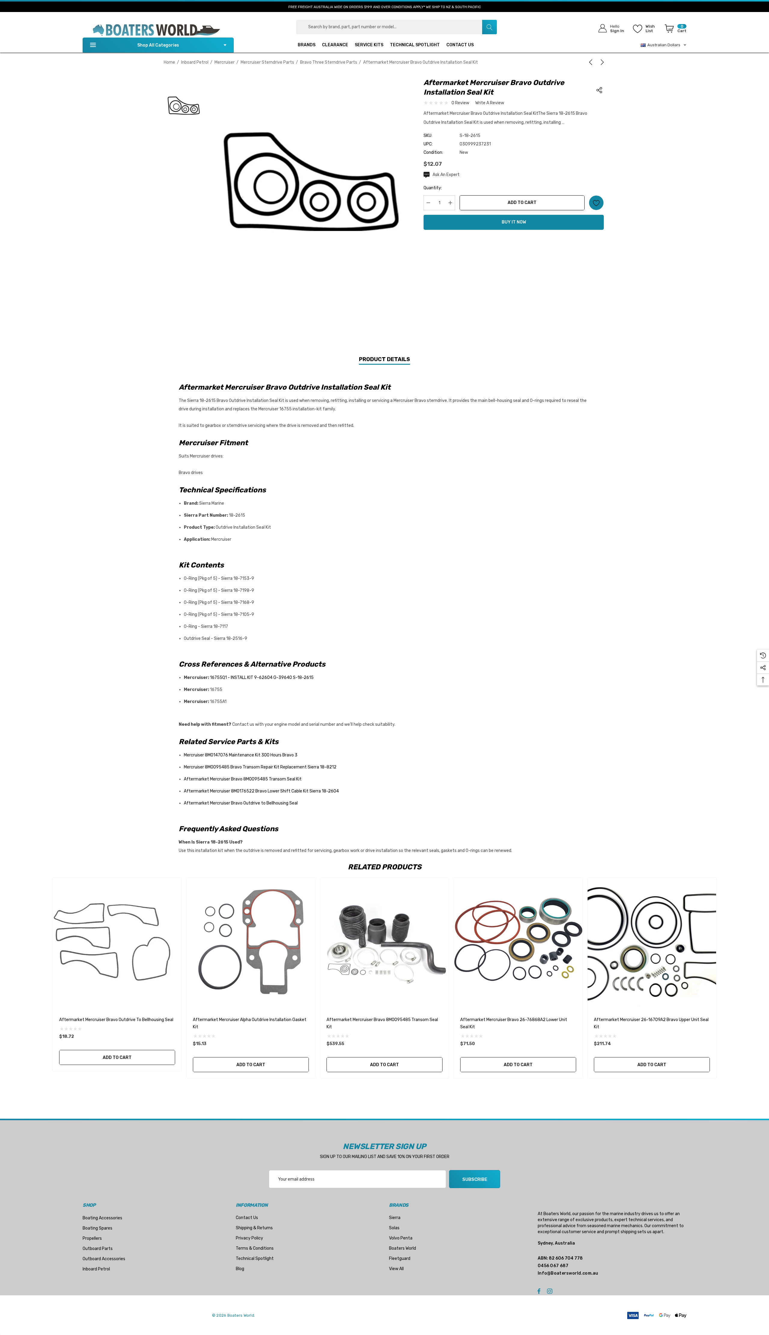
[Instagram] (550, 1291)
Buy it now (514, 222)
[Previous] (592, 62)
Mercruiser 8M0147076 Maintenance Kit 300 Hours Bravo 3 (240, 755)
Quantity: (433, 187)
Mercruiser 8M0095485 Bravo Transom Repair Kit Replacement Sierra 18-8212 (260, 767)
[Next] (601, 62)
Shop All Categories (158, 45)
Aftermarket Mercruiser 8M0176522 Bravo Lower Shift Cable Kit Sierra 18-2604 (261, 791)
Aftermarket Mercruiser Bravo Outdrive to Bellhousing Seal (241, 803)
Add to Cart (522, 202)
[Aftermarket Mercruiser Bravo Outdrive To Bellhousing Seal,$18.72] (117, 941)
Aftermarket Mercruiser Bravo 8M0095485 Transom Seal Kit (243, 779)
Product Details (384, 359)
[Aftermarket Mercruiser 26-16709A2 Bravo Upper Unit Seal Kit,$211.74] (652, 941)
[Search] (489, 27)
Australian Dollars (663, 45)
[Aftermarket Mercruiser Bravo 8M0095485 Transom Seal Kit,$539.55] (384, 941)
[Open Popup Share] (599, 90)
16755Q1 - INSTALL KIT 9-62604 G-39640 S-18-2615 (262, 677)
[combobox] (396, 27)
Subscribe (474, 1179)
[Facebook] (539, 1291)
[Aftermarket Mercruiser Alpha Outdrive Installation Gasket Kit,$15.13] (251, 941)
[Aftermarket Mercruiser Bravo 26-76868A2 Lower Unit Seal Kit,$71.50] (518, 941)
